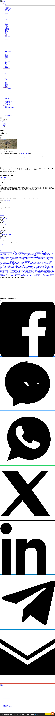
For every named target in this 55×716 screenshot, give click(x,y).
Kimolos (6, 24)
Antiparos (6, 20)
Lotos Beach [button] (32, 267)
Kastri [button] (48, 263)
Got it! (49, 714)
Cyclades (4, 124)
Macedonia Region (8, 103)
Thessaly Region (7, 104)
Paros (6, 30)
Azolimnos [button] (31, 258)
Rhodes (6, 64)
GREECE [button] (2, 252)
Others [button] (4, 105)
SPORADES (7, 79)
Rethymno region (8, 8)
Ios (5, 23)
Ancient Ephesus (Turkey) (9, 107)
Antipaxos (6, 39)
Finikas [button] (41, 261)
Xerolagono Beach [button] (33, 275)
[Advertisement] (27, 289)
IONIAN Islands (7, 36)
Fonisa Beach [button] (35, 262)
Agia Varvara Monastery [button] (24, 253)
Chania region (7, 7)
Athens (6, 95)
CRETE (6, 4)
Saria (5, 65)
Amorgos (6, 18)
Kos (5, 58)
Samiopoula (7, 75)
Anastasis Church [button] (8, 257)
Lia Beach (2, 215)
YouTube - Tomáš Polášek (7, 690)
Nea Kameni (7, 28)
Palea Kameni (7, 29)
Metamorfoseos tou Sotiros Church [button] (19, 270)
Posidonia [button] (19, 271)
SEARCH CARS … (15, 300)
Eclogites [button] (26, 259)
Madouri (6, 43)
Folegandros (7, 22)
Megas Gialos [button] (34, 268)
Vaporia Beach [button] (11, 274)
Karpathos (6, 57)
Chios (6, 71)
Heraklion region (7, 9)
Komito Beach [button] (27, 266)
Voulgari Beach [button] (20, 275)
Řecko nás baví (5, 707)
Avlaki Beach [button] (13, 258)
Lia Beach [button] (19, 267)
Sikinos (6, 32)
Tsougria (6, 86)
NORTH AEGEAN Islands (9, 69)
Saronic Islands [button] (5, 87)
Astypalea (6, 55)
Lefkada (6, 42)
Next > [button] (1, 127)
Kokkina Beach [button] (13, 266)
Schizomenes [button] (16, 272)
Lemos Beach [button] (6, 267)
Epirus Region (7, 102)
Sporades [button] (4, 78)
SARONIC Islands (8, 88)
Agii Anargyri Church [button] (35, 253)
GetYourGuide (7, 200)
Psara (6, 74)
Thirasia (6, 34)
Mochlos (6, 13)
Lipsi (5, 60)
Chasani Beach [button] (36, 263)
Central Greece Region (9, 101)
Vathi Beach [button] (8, 275)
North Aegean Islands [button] (6, 68)
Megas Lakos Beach (3, 218)
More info (36, 714)
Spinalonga (7, 14)
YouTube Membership (6, 698)
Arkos (6, 83)
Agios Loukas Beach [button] (7, 254)
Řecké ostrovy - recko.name (7, 706)
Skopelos (6, 85)
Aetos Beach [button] (32, 252)
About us (4, 693)
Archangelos (7, 54)
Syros (6, 33)
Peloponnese (7, 98)
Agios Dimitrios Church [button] (47, 253)
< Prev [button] (1, 121)
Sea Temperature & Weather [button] (46, 275)
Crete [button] (3, 3)
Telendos (6, 67)
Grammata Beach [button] (20, 263)
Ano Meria (2, 221)
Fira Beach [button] (7, 262)
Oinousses (6, 73)
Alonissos (6, 82)
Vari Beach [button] (30, 274)
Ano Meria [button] (19, 257)
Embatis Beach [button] (38, 259)
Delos (6, 21)
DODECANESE (8, 51)
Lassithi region (7, 10)
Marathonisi (7, 44)
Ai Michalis (2, 231)
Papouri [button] (33, 270)
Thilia (6, 48)
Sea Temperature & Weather (9, 112)
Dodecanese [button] (5, 50)
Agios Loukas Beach (4, 224)
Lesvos (6, 72)
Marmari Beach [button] (8, 268)
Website (4, 692)
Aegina (6, 91)
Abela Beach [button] (17, 252)
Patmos (6, 63)
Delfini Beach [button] (11, 259)
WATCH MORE (3, 177)
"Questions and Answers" (24, 153)
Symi (5, 66)
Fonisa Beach (2, 237)
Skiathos (6, 84)
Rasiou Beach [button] (38, 271)
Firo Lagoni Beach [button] (21, 262)
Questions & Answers (8, 115)
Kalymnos (6, 56)
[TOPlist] (2, 685)
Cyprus (6, 106)
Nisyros (6, 62)
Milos (6, 25)
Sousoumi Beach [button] (31, 272)
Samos (6, 76)
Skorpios (6, 47)
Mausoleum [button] (20, 268)
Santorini (6, 31)
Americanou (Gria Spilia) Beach (5, 234)
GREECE (4, 123)
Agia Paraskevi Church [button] (12, 253)
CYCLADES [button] (6, 252)
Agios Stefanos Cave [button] (19, 254)
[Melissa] (5, 705)
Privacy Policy (2, 711)
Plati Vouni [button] (4, 271)
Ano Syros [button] (33, 257)
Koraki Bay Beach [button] (45, 266)
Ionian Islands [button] (5, 35)
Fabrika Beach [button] (22, 261)
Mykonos (6, 26)
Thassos (6, 77)
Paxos (6, 46)
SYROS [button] (10, 252)
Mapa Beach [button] (45, 267)
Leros (6, 59)
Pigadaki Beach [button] (46, 270)
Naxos (6, 27)
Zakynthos (6, 49)
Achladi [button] (33, 254)
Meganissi (6, 45)
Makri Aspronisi (7, 61)
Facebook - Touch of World (7, 691)
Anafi (6, 19)
